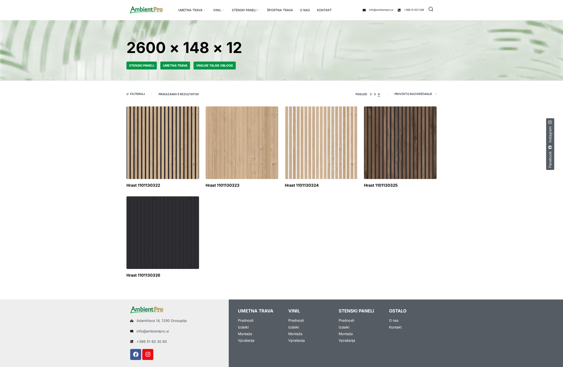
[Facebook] (135, 354)
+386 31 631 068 (414, 9)
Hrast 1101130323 (222, 185)
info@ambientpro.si (381, 9)
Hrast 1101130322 (143, 185)
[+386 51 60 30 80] (131, 341)
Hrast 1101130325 (381, 185)
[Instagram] (147, 354)
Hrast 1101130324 (302, 185)
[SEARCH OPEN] (430, 9)
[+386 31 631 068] (399, 10)
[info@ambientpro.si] (364, 10)
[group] (162, 142)
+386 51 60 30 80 (152, 341)
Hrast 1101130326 (143, 275)
